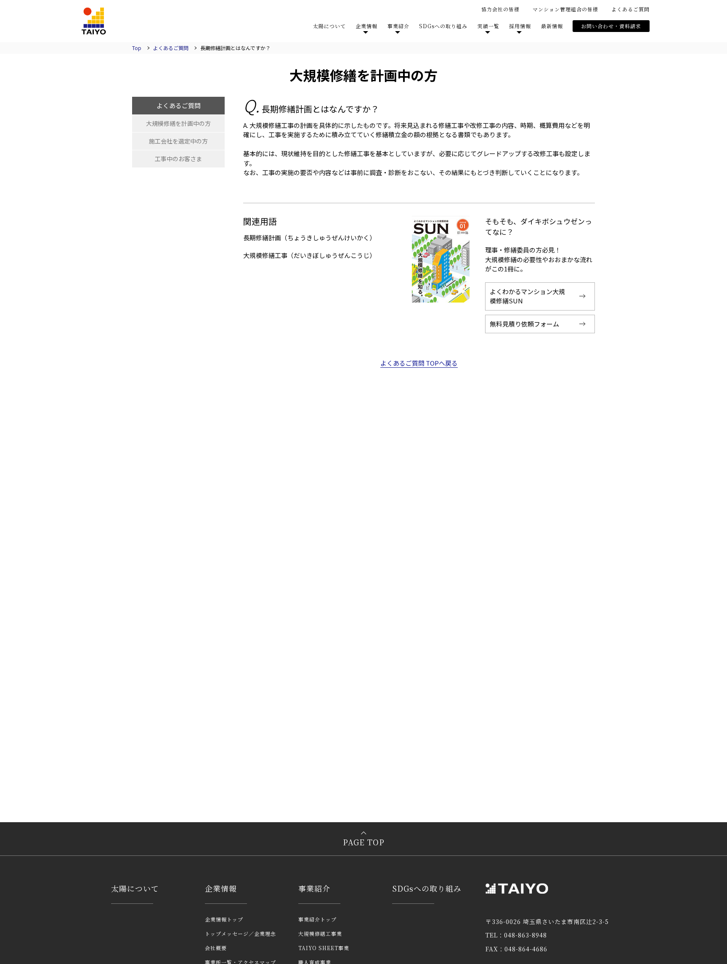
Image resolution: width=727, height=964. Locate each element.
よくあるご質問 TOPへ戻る (419, 363)
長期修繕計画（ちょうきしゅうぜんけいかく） (309, 237)
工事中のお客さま (178, 158)
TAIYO (94, 21)
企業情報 (221, 888)
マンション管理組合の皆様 (565, 9)
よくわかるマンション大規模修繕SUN (527, 296)
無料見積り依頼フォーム (524, 323)
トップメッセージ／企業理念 (240, 933)
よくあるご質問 (630, 9)
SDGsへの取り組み (443, 25)
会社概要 (216, 947)
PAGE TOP (364, 842)
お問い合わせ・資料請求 (611, 25)
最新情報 (552, 25)
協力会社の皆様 (500, 9)
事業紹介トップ (317, 919)
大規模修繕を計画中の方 (178, 123)
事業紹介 (314, 888)
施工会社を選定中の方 (178, 141)
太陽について (329, 25)
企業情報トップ (224, 919)
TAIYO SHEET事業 (323, 947)
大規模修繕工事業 (320, 933)
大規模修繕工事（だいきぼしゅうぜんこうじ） (309, 255)
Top (136, 47)
